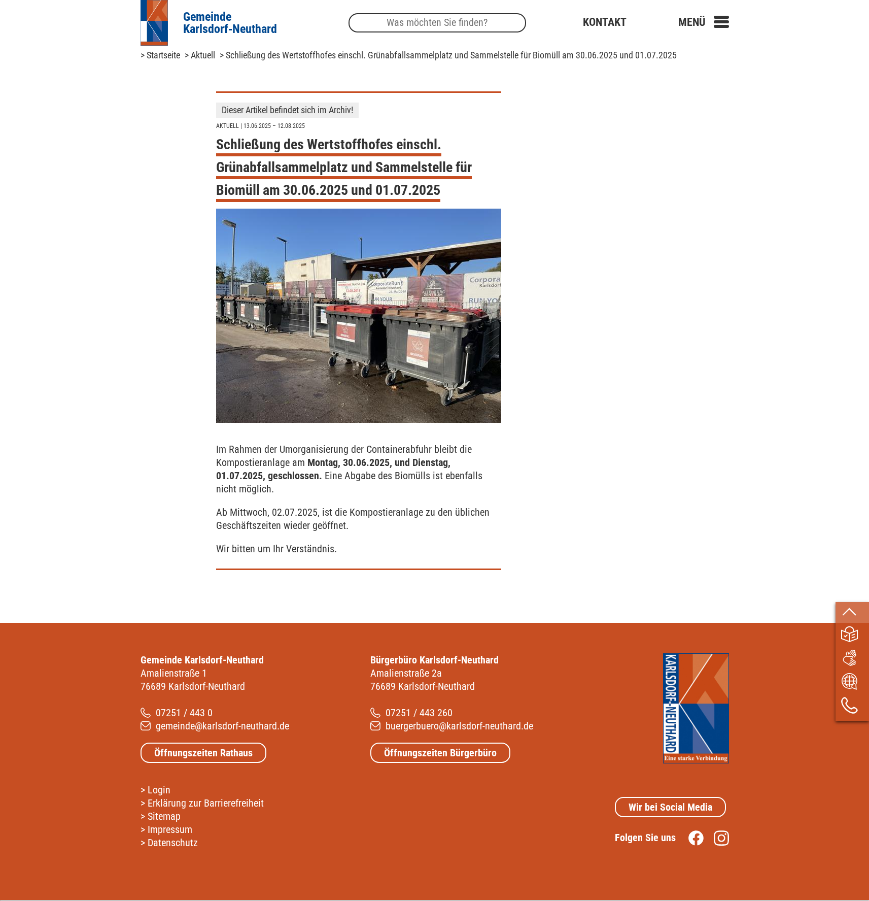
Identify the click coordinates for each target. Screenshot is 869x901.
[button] (703, 22)
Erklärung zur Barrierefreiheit (206, 803)
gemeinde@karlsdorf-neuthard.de (222, 726)
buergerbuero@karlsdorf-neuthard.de (459, 726)
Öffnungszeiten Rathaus (203, 753)
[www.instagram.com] (716, 837)
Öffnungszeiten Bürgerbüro (440, 753)
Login (159, 790)
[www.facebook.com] (691, 837)
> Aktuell (200, 55)
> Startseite (160, 55)
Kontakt (605, 22)
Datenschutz (173, 843)
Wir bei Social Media (670, 807)
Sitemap (164, 816)
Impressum (170, 829)
